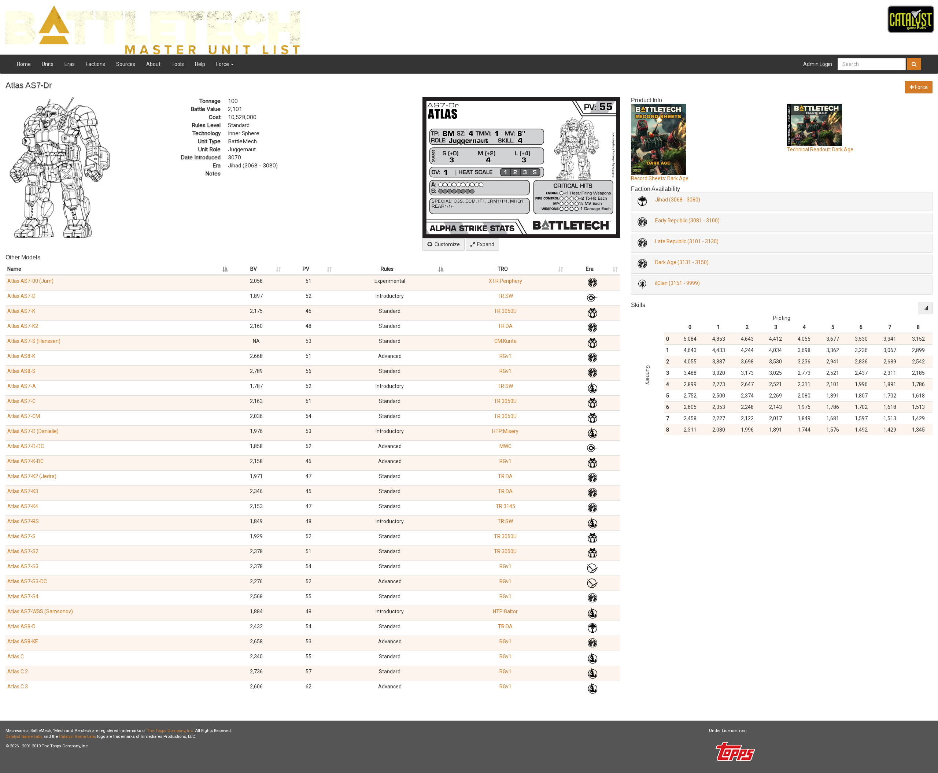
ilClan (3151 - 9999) (677, 283)
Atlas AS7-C (21, 401)
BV (253, 269)
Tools (177, 64)
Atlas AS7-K (21, 311)
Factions (95, 64)
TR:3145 (505, 506)
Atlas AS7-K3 (22, 491)
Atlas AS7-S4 (22, 596)
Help (200, 64)
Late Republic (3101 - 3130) (687, 241)
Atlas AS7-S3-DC (27, 581)
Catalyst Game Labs (24, 736)
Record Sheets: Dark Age (659, 178)
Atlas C (15, 656)
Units (47, 64)
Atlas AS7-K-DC (25, 461)
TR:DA (505, 326)
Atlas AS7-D (21, 296)
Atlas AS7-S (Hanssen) (33, 341)
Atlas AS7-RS (23, 521)
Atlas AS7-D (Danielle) (33, 431)
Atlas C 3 (17, 686)
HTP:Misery (505, 431)
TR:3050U (505, 311)
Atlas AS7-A (21, 386)
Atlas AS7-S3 (22, 566)
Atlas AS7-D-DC (25, 446)
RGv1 (505, 356)
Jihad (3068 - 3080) (677, 200)
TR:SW (505, 296)
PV (306, 269)
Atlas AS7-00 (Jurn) (30, 281)
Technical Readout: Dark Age (820, 149)
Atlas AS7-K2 (22, 326)
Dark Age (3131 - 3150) (682, 262)
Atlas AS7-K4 (22, 506)
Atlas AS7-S (21, 536)
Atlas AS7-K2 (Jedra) (31, 476)
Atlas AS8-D (21, 626)
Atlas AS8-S (21, 371)
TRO (503, 269)
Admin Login (817, 64)
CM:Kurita (505, 341)
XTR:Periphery (505, 281)
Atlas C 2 (17, 671)
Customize (446, 244)
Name (14, 269)
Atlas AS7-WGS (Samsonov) (40, 611)
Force (223, 64)
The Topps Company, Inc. (170, 730)
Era (590, 269)
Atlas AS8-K (21, 356)
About (153, 64)
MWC (505, 446)
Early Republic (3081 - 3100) (687, 220)
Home (24, 64)
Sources (125, 64)
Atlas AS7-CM (23, 416)
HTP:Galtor (505, 611)
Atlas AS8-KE (22, 641)
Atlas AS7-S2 (22, 551)
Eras (69, 64)
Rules (387, 269)
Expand (484, 244)
